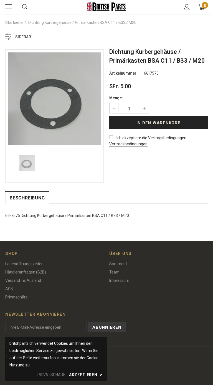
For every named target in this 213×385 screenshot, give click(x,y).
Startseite (14, 22)
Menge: (116, 98)
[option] (54, 98)
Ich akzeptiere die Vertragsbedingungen (151, 138)
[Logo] (106, 6)
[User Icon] (187, 7)
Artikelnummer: (123, 73)
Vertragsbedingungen (128, 144)
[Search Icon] (24, 7)
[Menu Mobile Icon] (8, 7)
